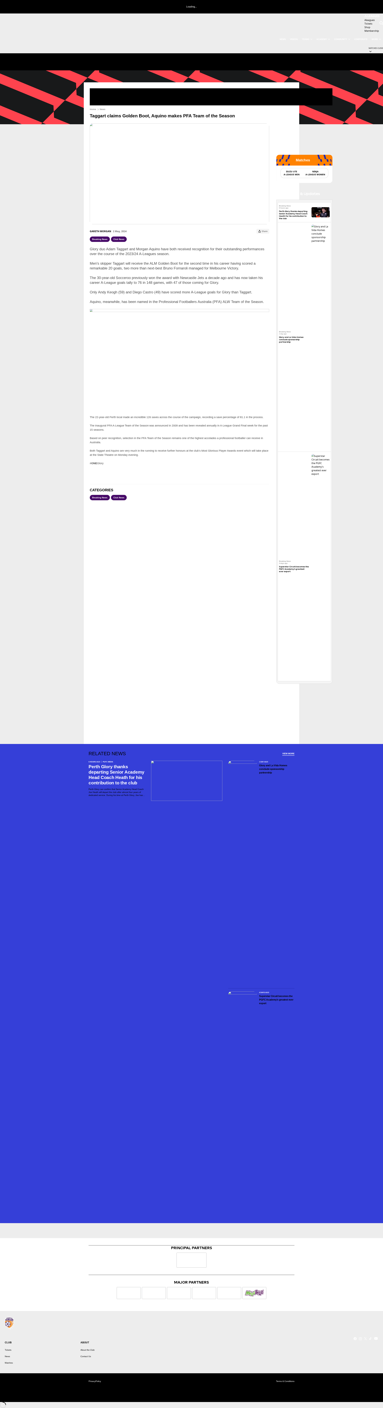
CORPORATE (360, 39)
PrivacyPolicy (95, 1381)
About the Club (87, 1350)
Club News (118, 239)
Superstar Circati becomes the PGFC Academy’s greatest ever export (294, 569)
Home (93, 109)
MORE (375, 39)
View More (288, 753)
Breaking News (99, 239)
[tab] (291, 173)
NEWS (283, 39)
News (102, 109)
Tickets (8, 1350)
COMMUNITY (340, 39)
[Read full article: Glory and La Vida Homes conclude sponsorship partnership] (320, 337)
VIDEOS (294, 39)
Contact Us (85, 1356)
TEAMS (305, 39)
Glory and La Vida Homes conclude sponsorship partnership (291, 339)
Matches (9, 1363)
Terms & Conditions (285, 1381)
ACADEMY (321, 39)
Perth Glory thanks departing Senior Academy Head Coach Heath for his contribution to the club (293, 215)
